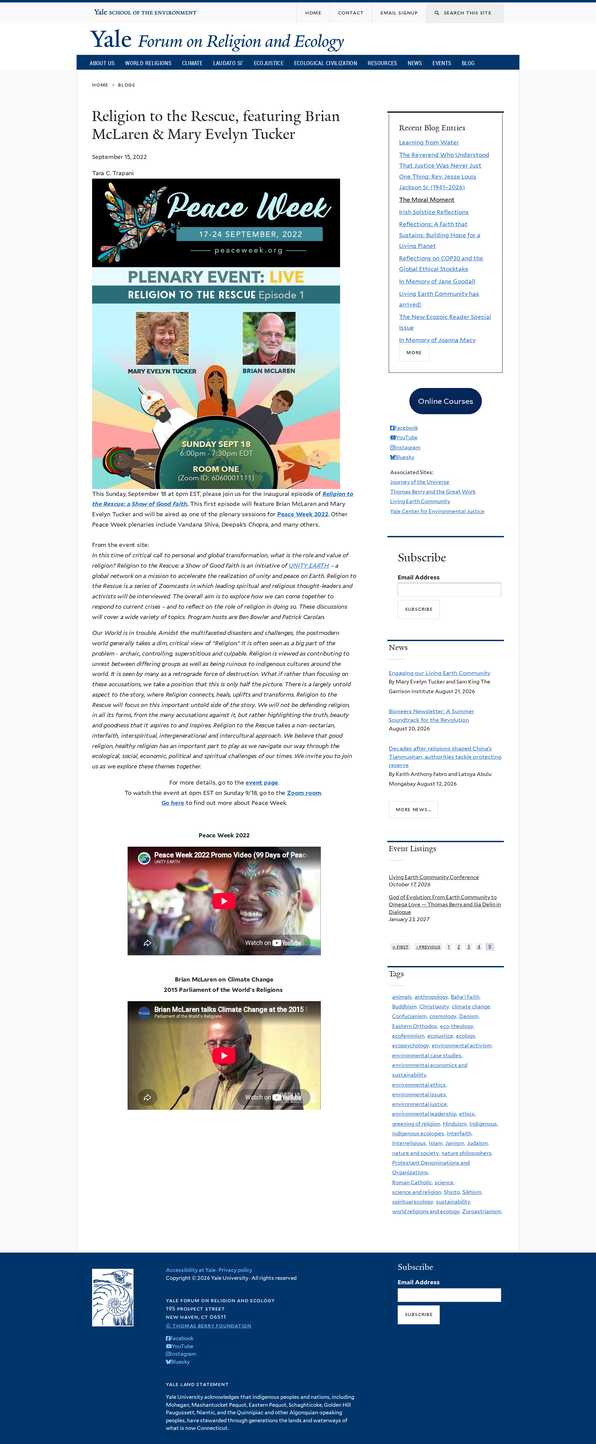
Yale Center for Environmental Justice (437, 511)
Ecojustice (269, 63)
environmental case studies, (427, 1055)
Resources (382, 63)
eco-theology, (457, 1026)
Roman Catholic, (412, 1182)
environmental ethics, (419, 1085)
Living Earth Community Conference (434, 877)
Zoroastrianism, (482, 1211)
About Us (102, 63)
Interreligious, (409, 1143)
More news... (413, 809)
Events (442, 63)
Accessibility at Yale (191, 1270)
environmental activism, (462, 1045)
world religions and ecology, (426, 1211)
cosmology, (443, 1016)
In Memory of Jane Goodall (437, 281)
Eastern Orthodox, (415, 1026)
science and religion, (417, 1192)
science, (445, 1182)
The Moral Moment (427, 199)
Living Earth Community (420, 501)
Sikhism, (473, 1192)
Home (100, 84)
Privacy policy (235, 1270)
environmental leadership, (424, 1114)
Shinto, (452, 1192)
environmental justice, (420, 1104)
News (415, 63)
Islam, (436, 1143)
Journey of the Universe (419, 482)
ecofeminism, (409, 1036)
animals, (402, 997)
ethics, (467, 1114)
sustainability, (453, 1201)
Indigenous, (483, 1124)
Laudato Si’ (228, 63)
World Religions (148, 63)
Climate (192, 63)
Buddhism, (405, 1006)
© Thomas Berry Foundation (208, 1325)
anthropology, (432, 997)
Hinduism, (455, 1124)
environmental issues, (419, 1094)
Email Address (419, 577)
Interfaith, (460, 1133)
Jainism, (455, 1143)
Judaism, (478, 1143)
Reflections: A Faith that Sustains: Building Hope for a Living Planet (439, 235)
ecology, (466, 1036)
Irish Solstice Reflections (434, 212)
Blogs (126, 84)
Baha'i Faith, (465, 997)
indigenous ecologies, (418, 1133)
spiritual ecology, (413, 1201)
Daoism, (469, 1016)
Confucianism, (410, 1016)
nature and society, (416, 1153)
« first (401, 946)
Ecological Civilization (325, 63)
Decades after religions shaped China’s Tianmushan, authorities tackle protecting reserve (445, 757)
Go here (173, 802)
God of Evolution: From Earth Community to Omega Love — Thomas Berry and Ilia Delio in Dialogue (445, 904)
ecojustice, (440, 1036)
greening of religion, (416, 1124)
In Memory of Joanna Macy (437, 340)
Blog (468, 63)
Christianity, (434, 1006)
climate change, (471, 1006)
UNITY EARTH (309, 565)
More (414, 352)
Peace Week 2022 (302, 514)
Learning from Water (429, 142)
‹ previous (428, 946)
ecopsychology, (411, 1045)
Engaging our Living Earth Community (439, 672)
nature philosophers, (467, 1153)
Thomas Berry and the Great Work (433, 491)
